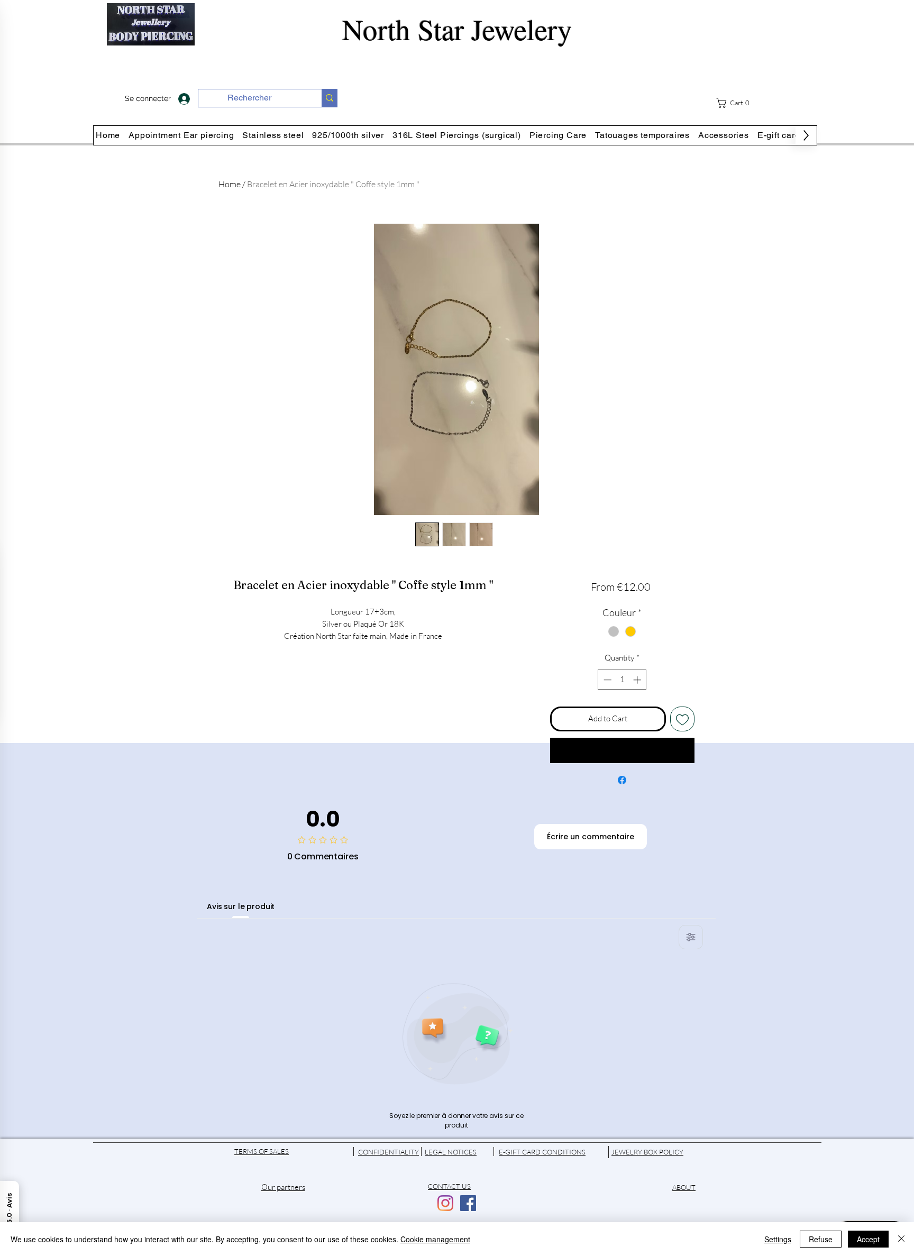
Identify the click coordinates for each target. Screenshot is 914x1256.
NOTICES (462, 1152)
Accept (868, 1239)
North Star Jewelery (457, 29)
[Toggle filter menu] (691, 937)
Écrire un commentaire (590, 836)
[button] (739, 103)
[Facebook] (468, 1203)
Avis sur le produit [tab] (241, 906)
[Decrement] (606, 680)
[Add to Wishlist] (682, 719)
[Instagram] (445, 1203)
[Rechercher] (329, 98)
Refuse (821, 1239)
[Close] (901, 1239)
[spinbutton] (622, 680)
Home (229, 184)
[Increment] (638, 680)
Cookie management (435, 1239)
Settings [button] (777, 1239)
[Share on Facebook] (622, 780)
